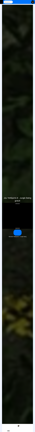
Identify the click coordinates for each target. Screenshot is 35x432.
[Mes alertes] (28, 2)
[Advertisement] (17, 215)
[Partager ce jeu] (22, 425)
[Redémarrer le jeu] (4, 425)
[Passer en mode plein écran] (31, 425)
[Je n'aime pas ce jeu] (9, 425)
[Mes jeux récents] (22, 2)
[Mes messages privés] (25, 2)
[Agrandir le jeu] (26, 425)
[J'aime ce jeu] (8, 428)
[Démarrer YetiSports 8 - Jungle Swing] (18, 233)
